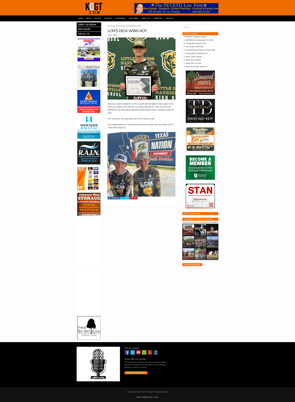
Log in (156, 397)
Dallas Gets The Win (193, 63)
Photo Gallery (84, 29)
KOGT (94, 13)
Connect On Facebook (87, 24)
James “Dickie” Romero (194, 57)
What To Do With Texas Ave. (197, 67)
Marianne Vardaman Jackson (196, 37)
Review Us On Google (136, 373)
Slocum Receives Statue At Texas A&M (200, 50)
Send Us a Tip (83, 33)
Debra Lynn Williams (193, 60)
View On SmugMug (192, 265)
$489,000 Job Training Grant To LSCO (200, 40)
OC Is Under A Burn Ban (195, 47)
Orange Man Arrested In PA (196, 43)
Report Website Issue (145, 397)
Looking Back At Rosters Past (196, 53)
